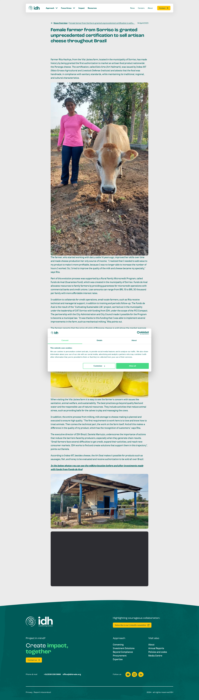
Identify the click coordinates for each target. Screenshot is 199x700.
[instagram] (134, 674)
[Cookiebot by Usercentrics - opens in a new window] (139, 333)
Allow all (132, 366)
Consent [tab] (64, 340)
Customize (98, 366)
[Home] (34, 8)
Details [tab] (99, 340)
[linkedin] (141, 674)
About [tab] (134, 340)
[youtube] (128, 674)
